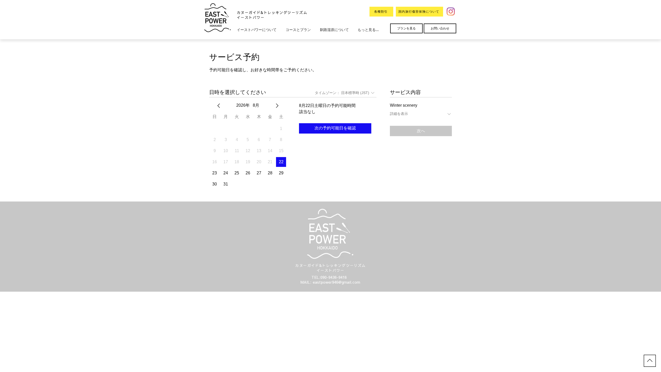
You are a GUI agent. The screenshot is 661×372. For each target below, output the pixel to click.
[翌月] (277, 106)
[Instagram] (451, 11)
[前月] (219, 106)
